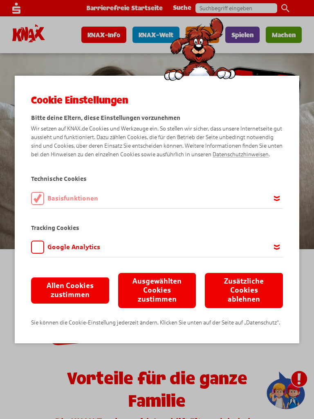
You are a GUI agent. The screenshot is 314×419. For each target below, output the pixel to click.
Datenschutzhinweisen (241, 154)
